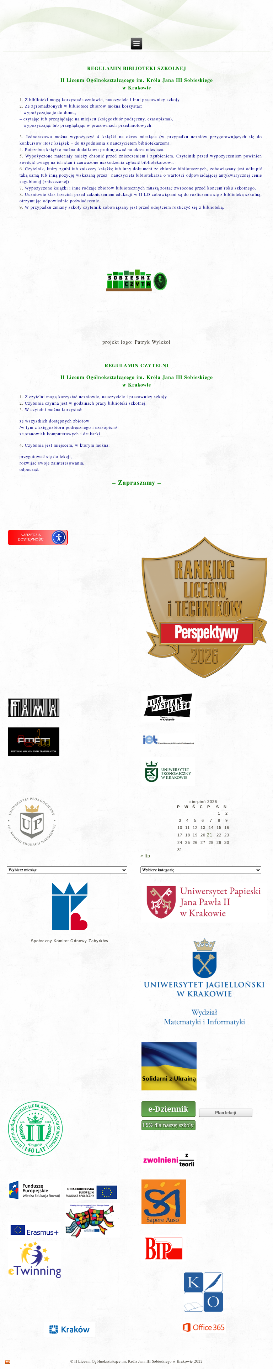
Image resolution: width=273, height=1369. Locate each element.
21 (210, 835)
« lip (145, 856)
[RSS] (7, 1362)
